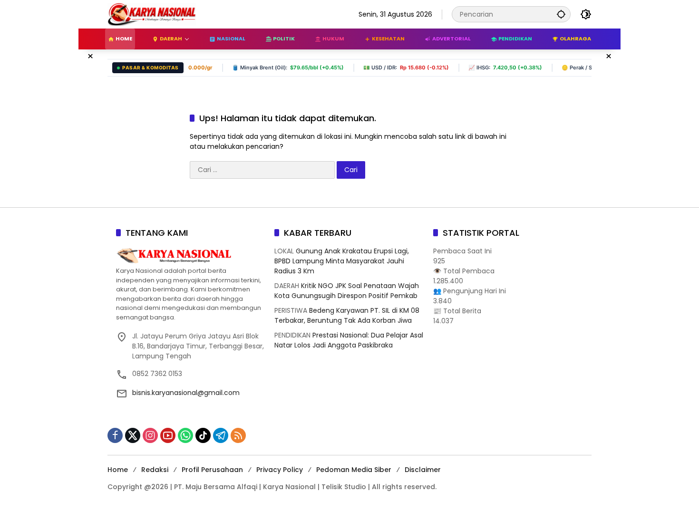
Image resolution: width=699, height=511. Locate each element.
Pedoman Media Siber (353, 469)
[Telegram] (220, 435)
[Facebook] (115, 435)
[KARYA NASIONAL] (151, 14)
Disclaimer (423, 469)
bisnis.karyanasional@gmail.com (186, 392)
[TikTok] (203, 435)
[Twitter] (132, 435)
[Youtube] (167, 435)
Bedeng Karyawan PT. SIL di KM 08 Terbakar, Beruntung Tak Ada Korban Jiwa (346, 315)
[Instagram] (150, 435)
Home (117, 469)
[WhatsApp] (185, 435)
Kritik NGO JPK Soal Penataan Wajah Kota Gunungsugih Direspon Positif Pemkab (346, 290)
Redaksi (154, 469)
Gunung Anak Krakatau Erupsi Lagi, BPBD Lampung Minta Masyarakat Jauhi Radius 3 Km (341, 261)
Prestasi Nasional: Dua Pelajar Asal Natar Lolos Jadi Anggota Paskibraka (348, 340)
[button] (561, 14)
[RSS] (238, 435)
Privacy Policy (279, 469)
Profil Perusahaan (212, 469)
